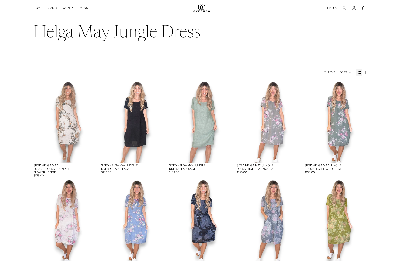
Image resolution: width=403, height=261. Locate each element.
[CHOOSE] (91, 155)
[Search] (344, 8)
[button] (345, 72)
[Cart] (364, 8)
